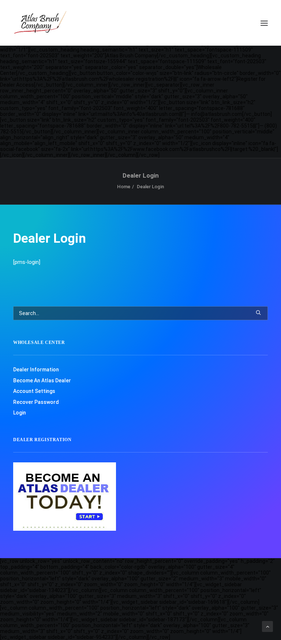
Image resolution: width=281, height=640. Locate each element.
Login (19, 413)
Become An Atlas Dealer (42, 380)
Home (123, 186)
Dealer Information (36, 369)
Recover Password (36, 402)
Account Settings (34, 391)
